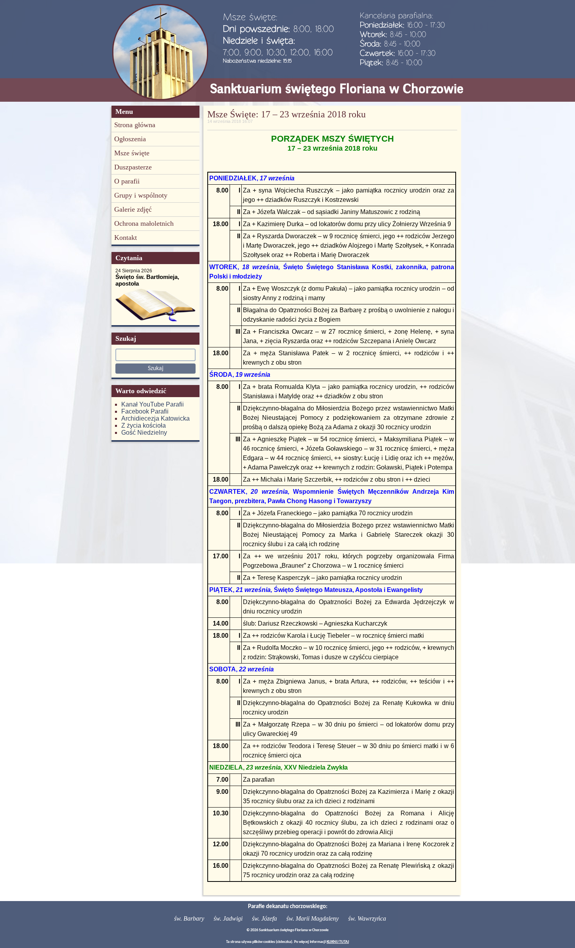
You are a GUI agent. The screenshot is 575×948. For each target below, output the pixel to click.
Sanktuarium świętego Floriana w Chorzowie (337, 89)
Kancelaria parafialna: (396, 15)
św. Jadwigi (228, 918)
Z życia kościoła (143, 425)
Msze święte (131, 153)
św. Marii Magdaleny (312, 918)
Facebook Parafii (145, 411)
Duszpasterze (133, 167)
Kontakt (125, 237)
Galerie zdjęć (133, 209)
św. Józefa (264, 918)
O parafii (127, 181)
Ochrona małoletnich (144, 223)
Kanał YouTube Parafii (152, 404)
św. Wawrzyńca (367, 918)
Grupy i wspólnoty (140, 195)
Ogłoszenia (130, 139)
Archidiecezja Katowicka (155, 418)
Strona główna (134, 125)
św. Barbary (189, 918)
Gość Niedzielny (144, 432)
